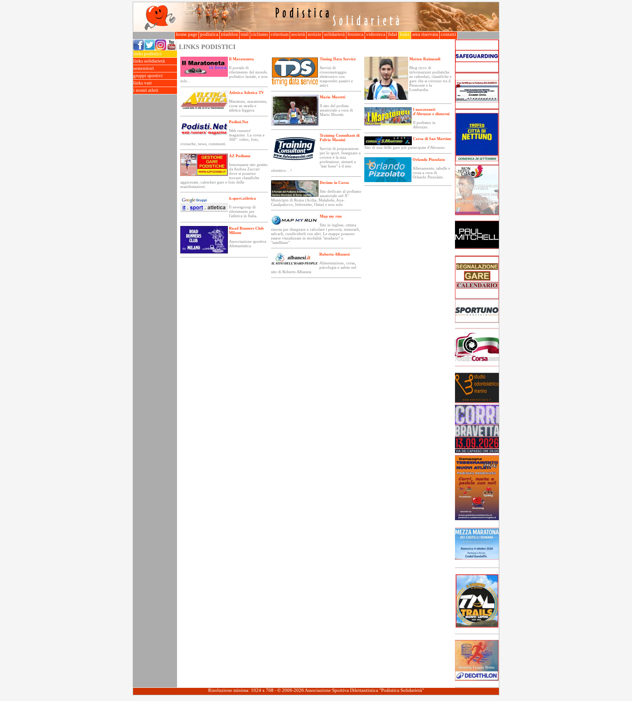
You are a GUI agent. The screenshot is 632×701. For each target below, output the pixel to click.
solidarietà (334, 34)
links (405, 34)
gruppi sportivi (148, 75)
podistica (209, 34)
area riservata (425, 34)
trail (245, 34)
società (298, 34)
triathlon (229, 34)
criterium (280, 34)
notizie (314, 34)
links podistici (147, 53)
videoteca (376, 34)
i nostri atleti (145, 90)
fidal (392, 34)
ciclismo (259, 34)
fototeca (355, 34)
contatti (448, 34)
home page (187, 34)
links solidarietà (149, 61)
